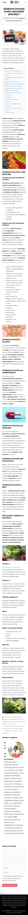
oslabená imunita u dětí (10, 721)
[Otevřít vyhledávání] (26, 2)
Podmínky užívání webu (16, 912)
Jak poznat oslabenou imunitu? (12, 262)
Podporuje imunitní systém (11, 567)
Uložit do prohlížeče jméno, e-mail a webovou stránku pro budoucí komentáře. (12, 878)
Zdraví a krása (8, 717)
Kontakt (8, 912)
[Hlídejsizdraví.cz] (14, 2)
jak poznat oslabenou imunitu (14, 719)
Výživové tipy (18, 717)
